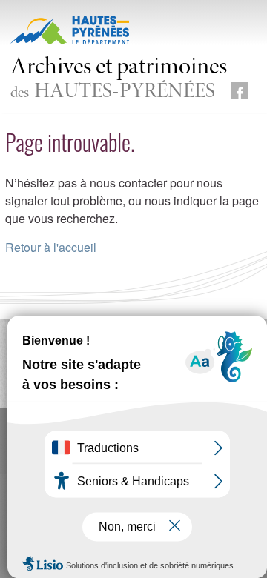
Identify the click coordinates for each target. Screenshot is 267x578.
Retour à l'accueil (50, 247)
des (118, 79)
